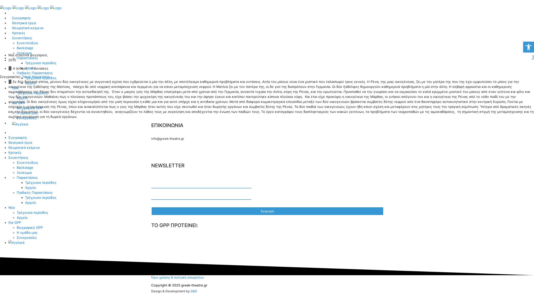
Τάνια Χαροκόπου (35, 77)
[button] (528, 47)
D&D (193, 291)
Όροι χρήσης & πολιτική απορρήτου (177, 277)
